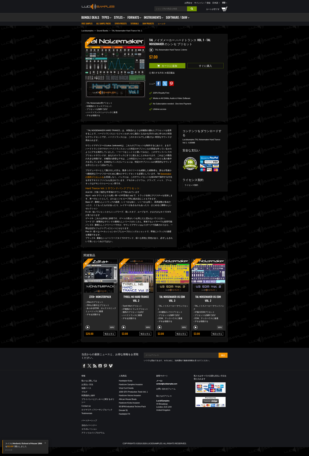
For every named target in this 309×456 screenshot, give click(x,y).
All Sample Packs (103, 23)
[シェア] (158, 83)
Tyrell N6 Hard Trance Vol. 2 (136, 298)
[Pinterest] (171, 83)
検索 (192, 8)
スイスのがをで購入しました (23, 444)
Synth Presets (121, 23)
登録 (208, 2)
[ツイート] (164, 83)
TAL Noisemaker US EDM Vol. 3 (172, 298)
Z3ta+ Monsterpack (100, 297)
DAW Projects (148, 23)
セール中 (161, 23)
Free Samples (86, 23)
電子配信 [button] (170, 73)
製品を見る (109, 333)
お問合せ (188, 2)
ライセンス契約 (191, 185)
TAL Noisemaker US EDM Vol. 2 (208, 298)
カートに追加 (163, 66)
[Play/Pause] (88, 327)
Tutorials (134, 23)
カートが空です (213, 9)
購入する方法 (157, 73)
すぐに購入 (205, 65)
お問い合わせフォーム (166, 389)
